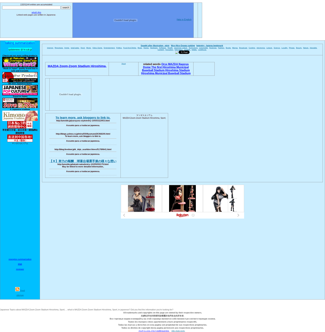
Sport (83, 48)
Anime (67, 48)
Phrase (292, 48)
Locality (284, 48)
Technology (193, 48)
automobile (203, 48)
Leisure (269, 48)
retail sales (75, 48)
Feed (22, 290)
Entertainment (109, 48)
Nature (306, 48)
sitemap (20, 295)
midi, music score (178, 331)
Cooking (252, 48)
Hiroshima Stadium (177, 70)
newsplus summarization (20, 259)
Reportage (59, 48)
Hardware (154, 48)
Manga (235, 48)
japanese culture (181, 48)
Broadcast (243, 48)
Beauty (299, 48)
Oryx (164, 64)
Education (179, 50)
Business (213, 48)
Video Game (97, 48)
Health (170, 48)
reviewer (20, 269)
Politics (119, 48)
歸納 (20, 264)
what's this (36, 12)
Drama (146, 48)
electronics (261, 48)
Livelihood (202, 50)
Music (140, 48)
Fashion (221, 48)
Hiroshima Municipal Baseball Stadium (166, 73)
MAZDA (173, 64)
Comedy (161, 50)
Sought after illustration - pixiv (155, 45)
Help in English (184, 19)
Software (163, 48)
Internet (50, 48)
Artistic (194, 50)
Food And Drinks (130, 48)
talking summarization (20, 43)
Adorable (313, 48)
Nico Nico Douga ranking (183, 45)
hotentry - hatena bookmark (209, 45)
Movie (88, 48)
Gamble (187, 50)
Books (228, 48)
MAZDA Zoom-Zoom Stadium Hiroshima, (77, 66)
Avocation (169, 50)
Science (277, 48)
